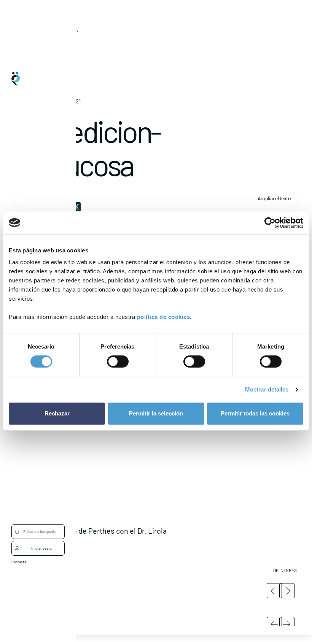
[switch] (118, 361)
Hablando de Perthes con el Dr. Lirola (106, 530)
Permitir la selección (156, 413)
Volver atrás (64, 30)
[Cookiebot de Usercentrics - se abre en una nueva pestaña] (270, 222)
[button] (171, 492)
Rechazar (57, 413)
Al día (52, 42)
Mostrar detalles (267, 389)
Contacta (18, 562)
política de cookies (163, 317)
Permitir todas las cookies (255, 413)
